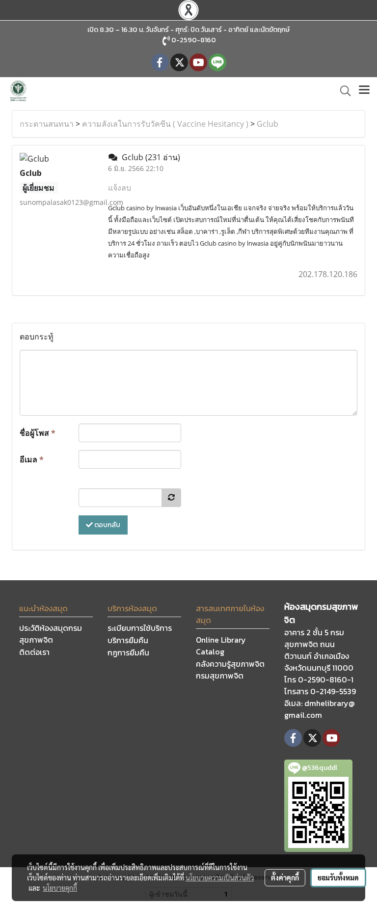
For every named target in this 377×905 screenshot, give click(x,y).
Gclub (267, 123)
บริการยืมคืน (128, 640)
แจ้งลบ (119, 187)
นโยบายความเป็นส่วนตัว (220, 877)
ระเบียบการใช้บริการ (140, 628)
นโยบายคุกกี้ (60, 887)
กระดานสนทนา (47, 123)
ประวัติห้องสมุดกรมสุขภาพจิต (50, 634)
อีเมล (32, 459)
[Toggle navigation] (364, 91)
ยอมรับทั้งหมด (338, 877)
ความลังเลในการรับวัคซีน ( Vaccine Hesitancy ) (165, 123)
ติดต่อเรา (34, 652)
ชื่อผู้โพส (37, 432)
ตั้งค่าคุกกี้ (285, 877)
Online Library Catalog (221, 645)
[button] (342, 90)
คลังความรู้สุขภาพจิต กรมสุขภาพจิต (230, 669)
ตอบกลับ (106, 525)
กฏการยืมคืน (128, 652)
